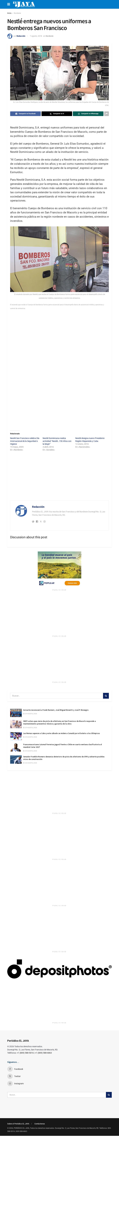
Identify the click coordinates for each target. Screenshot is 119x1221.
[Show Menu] (8, 4)
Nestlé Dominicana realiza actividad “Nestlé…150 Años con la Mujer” (57, 441)
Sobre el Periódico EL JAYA (18, 1124)
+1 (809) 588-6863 (43, 1053)
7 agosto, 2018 (36, 36)
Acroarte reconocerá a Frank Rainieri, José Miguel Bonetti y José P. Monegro (56, 710)
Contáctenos (39, 1124)
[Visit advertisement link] (59, 569)
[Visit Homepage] (24, 4)
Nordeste (17, 13)
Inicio (9, 13)
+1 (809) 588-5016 (25, 1053)
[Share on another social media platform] (106, 113)
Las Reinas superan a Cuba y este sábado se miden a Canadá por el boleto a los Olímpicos (61, 733)
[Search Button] (106, 696)
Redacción (21, 36)
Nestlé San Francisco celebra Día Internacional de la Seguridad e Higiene (24, 441)
